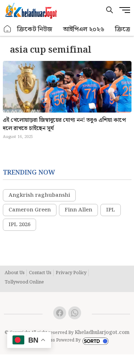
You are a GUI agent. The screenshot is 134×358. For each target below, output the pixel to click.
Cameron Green (30, 210)
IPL (110, 210)
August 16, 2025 (18, 137)
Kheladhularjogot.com (102, 332)
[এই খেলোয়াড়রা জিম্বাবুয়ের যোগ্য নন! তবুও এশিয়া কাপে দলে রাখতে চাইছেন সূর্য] (67, 99)
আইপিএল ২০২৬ (83, 29)
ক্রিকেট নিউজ (34, 29)
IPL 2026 (19, 224)
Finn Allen (78, 210)
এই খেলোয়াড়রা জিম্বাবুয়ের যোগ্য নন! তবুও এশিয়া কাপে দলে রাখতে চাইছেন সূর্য (64, 124)
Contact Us (40, 273)
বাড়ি (7, 29)
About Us (15, 273)
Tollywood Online (24, 282)
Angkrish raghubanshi (39, 195)
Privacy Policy (71, 273)
